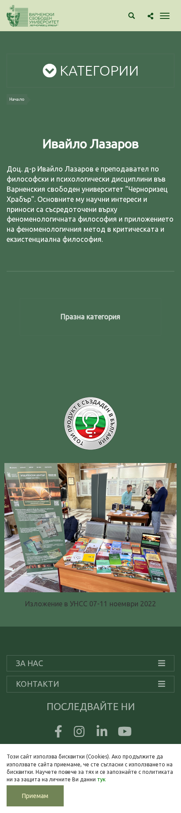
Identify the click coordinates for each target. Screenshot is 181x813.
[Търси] (131, 16)
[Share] (150, 16)
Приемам (35, 795)
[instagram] (79, 733)
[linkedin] (101, 733)
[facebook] (56, 733)
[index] (32, 15)
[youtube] (124, 733)
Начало (17, 99)
